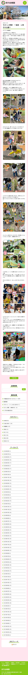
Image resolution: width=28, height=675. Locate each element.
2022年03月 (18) (7, 603)
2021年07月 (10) (7, 626)
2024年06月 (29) (7, 524)
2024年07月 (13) (7, 521)
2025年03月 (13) (7, 498)
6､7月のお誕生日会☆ (8, 410)
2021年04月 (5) (7, 635)
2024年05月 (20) (7, 527)
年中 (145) (6, 435)
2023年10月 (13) (7, 547)
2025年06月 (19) (7, 489)
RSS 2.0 (14, 644)
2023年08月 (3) (7, 553)
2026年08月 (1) (7, 451)
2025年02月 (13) (7, 500)
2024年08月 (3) (7, 518)
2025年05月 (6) (7, 492)
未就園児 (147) (7, 426)
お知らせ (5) (6, 441)
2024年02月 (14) (7, 535)
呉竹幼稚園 (5, 669)
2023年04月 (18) (7, 565)
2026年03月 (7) (7, 465)
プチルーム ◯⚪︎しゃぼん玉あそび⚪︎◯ (12, 404)
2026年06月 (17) (7, 457)
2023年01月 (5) (7, 573)
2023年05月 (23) (7, 562)
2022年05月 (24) (7, 597)
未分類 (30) (6, 420)
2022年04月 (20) (7, 600)
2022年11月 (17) (7, 579)
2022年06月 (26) (7, 594)
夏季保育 (5, 401)
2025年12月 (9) (7, 474)
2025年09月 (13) (7, 483)
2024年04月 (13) (7, 530)
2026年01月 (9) (7, 471)
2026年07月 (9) (7, 454)
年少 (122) (6, 432)
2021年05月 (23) (7, 632)
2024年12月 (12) (7, 506)
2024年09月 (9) (7, 515)
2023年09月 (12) (7, 550)
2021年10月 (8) (7, 617)
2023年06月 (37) (7, 559)
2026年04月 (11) (7, 463)
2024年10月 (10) (7, 512)
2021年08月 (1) (7, 623)
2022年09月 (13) (7, 585)
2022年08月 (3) (7, 588)
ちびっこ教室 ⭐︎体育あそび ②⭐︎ (11, 407)
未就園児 (8, 30)
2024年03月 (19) (7, 533)
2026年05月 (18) (7, 460)
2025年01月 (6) (7, 503)
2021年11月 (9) (7, 614)
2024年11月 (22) (7, 509)
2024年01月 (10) (7, 538)
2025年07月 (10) (7, 486)
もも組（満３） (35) (8, 423)
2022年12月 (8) (7, 576)
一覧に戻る (14, 378)
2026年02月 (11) (7, 468)
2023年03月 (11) (7, 568)
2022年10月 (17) (7, 582)
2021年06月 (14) (7, 629)
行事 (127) (6, 429)
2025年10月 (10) (7, 480)
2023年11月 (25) (7, 544)
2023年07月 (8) (7, 556)
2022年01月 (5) (7, 608)
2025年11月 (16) (7, 477)
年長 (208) (6, 438)
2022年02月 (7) (7, 606)
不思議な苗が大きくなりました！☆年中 (12, 398)
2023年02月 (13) (7, 571)
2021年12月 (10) (7, 611)
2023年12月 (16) (7, 541)
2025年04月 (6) (7, 495)
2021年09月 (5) (7, 620)
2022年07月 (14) (7, 591)
